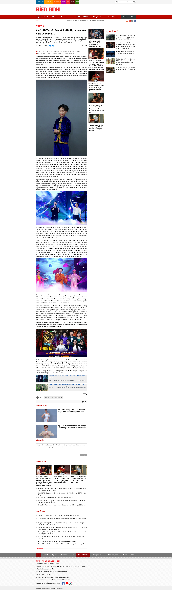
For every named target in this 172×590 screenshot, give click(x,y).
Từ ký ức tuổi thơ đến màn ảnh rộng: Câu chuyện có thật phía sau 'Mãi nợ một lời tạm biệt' (96, 108)
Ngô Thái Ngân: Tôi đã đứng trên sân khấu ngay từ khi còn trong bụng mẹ (58, 51)
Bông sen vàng (57, 2)
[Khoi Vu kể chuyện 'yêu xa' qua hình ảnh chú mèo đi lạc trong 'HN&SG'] (110, 70)
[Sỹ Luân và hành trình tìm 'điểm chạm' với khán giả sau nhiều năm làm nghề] (46, 431)
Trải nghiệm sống (97, 17)
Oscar (67, 2)
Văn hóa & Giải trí (83, 17)
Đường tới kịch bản (113, 17)
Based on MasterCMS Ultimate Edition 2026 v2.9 (49, 588)
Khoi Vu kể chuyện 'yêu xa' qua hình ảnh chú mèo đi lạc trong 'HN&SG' (60, 515)
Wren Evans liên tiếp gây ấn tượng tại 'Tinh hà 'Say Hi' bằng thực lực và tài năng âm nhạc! (61, 480)
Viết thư (47, 397)
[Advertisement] (99, 8)
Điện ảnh (54, 17)
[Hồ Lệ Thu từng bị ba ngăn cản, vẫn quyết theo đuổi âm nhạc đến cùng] (46, 415)
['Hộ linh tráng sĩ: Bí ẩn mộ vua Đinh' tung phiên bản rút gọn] (110, 54)
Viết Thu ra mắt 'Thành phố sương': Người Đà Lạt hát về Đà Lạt (55, 53)
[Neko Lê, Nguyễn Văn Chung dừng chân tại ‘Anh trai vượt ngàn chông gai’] (79, 470)
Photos (125, 17)
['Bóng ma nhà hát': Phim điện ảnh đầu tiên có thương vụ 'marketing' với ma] (96, 34)
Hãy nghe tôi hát (57, 397)
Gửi (84, 455)
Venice (77, 2)
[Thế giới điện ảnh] (48, 9)
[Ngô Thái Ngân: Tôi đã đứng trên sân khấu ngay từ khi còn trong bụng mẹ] (42, 378)
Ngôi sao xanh (40, 2)
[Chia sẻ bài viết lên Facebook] (50, 46)
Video (132, 17)
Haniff (63, 2)
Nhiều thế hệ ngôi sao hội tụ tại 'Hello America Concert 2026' (57, 541)
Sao (73, 17)
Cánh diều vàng (48, 2)
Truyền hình (64, 17)
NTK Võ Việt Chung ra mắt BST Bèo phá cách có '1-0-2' (55, 497)
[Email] (86, 45)
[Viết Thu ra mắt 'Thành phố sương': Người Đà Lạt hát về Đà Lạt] (42, 387)
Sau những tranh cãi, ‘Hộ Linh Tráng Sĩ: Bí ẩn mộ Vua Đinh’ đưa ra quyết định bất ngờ (125, 37)
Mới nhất (45, 17)
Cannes (72, 2)
